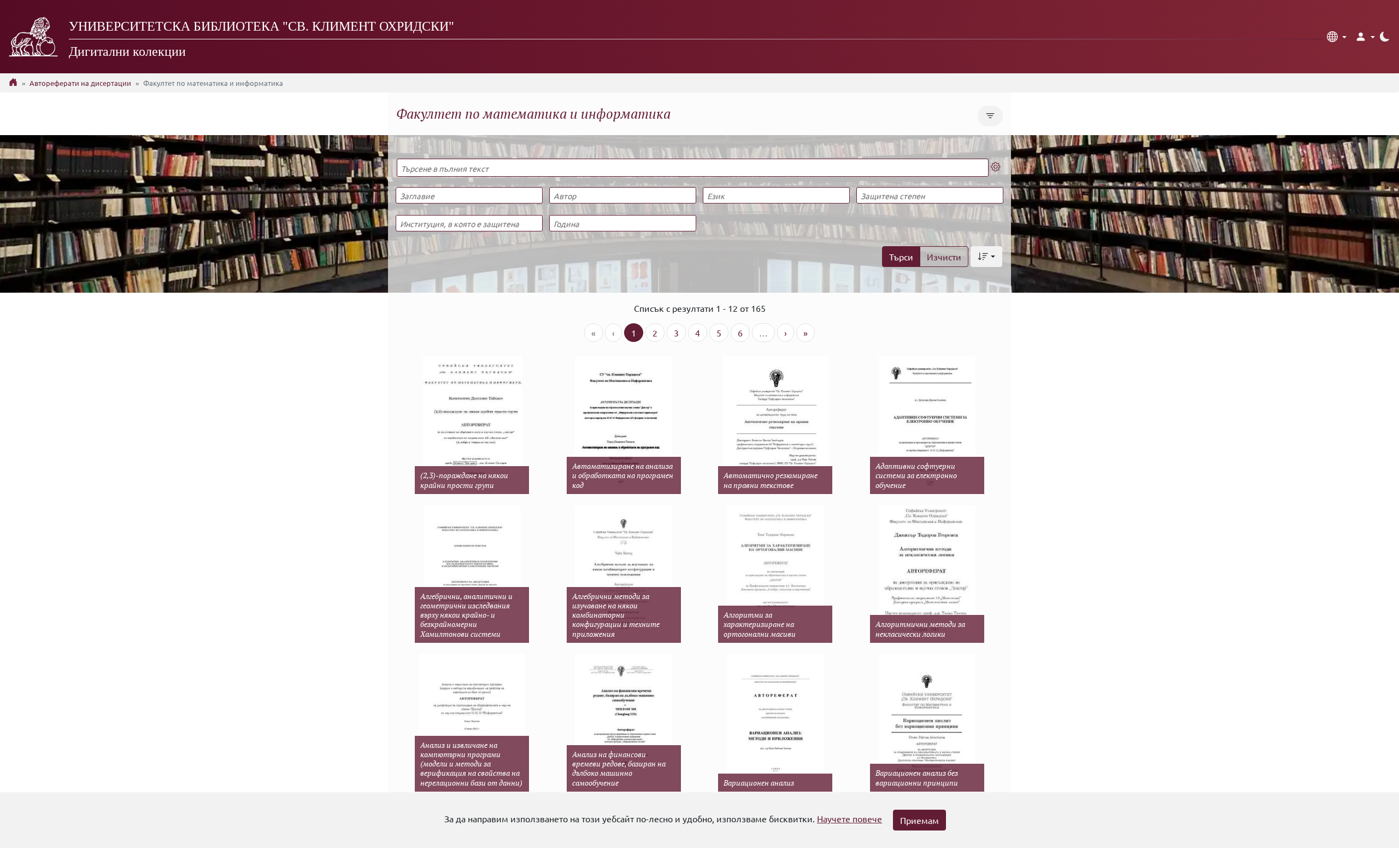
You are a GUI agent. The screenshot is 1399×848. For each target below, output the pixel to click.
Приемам (919, 820)
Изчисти (944, 256)
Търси (901, 256)
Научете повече (849, 818)
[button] (1336, 37)
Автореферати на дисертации (80, 83)
